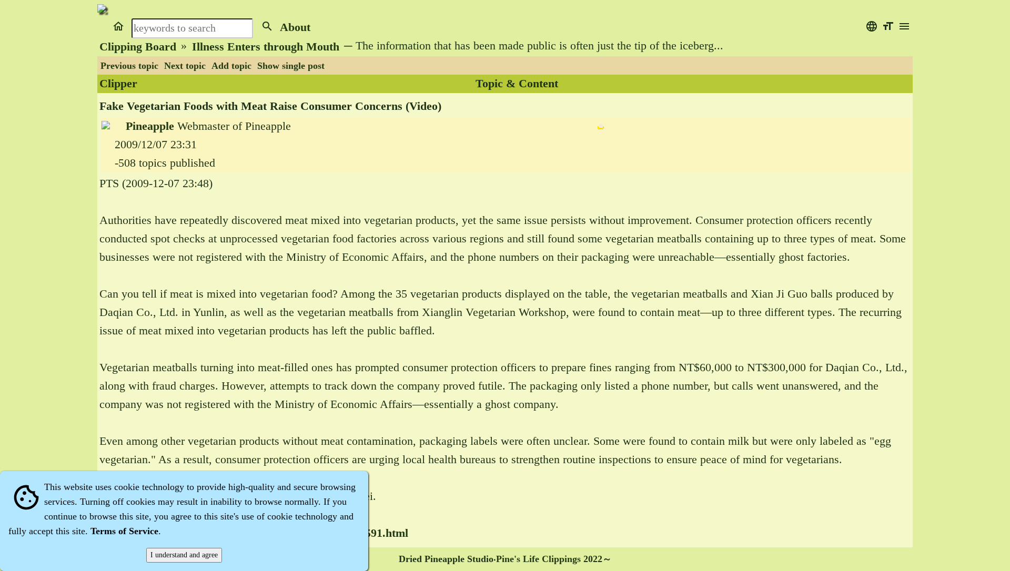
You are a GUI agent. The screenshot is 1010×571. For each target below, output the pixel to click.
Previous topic (129, 65)
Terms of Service (124, 531)
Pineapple (150, 126)
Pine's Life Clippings (538, 559)
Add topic (231, 65)
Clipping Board (137, 46)
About (295, 27)
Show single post (291, 65)
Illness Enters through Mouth (265, 46)
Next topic (185, 65)
